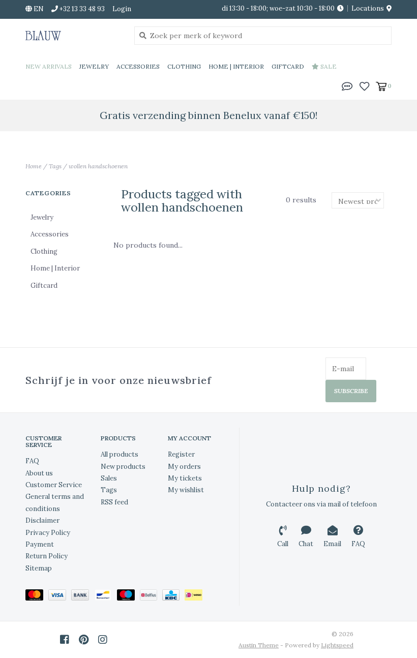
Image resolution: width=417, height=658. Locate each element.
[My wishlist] (364, 85)
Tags (55, 166)
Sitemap (38, 568)
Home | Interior (236, 66)
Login (121, 9)
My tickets (185, 478)
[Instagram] (102, 640)
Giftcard (288, 66)
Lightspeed (337, 645)
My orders (184, 466)
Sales (109, 478)
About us (39, 473)
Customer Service (53, 485)
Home (33, 166)
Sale (328, 66)
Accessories (138, 66)
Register (181, 454)
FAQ (32, 461)
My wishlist (186, 490)
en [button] (38, 9)
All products (119, 454)
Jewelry (94, 66)
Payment (39, 544)
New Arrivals (48, 66)
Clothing (184, 66)
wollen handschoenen (98, 166)
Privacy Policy (47, 532)
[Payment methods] (36, 596)
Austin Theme (259, 645)
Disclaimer (42, 520)
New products (123, 466)
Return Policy (46, 556)
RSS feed (114, 502)
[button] (347, 85)
